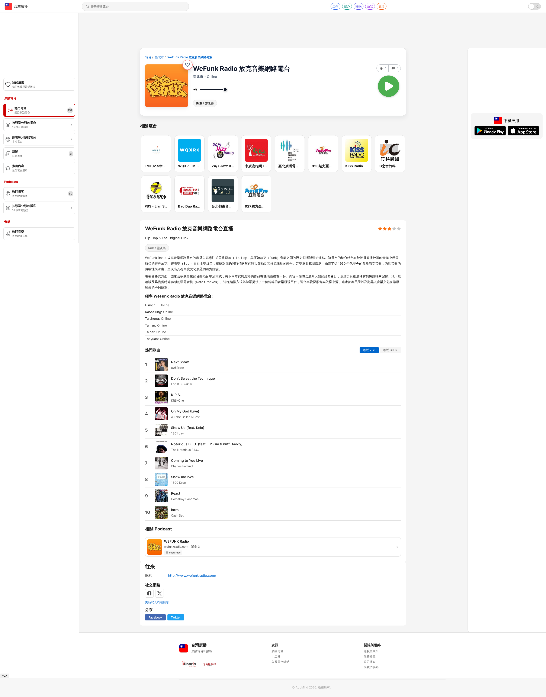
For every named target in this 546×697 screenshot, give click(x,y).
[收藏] (187, 65)
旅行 (382, 6)
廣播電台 (277, 651)
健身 (347, 6)
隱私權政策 (371, 651)
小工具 (276, 656)
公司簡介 (370, 662)
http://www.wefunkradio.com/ (192, 575)
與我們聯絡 (371, 667)
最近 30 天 (390, 350)
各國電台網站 (280, 662)
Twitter (176, 617)
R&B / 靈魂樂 (205, 103)
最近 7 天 (369, 350)
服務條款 (370, 656)
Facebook (155, 617)
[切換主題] (534, 6)
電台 (148, 57)
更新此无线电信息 (157, 602)
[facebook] (149, 593)
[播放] (388, 86)
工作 (335, 6)
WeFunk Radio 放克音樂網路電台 (190, 57)
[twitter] (159, 593)
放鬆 (370, 6)
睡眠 (359, 6)
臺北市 (159, 57)
